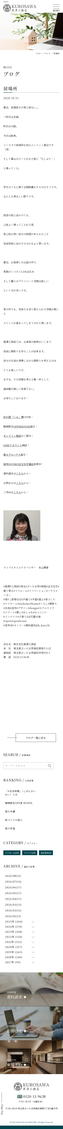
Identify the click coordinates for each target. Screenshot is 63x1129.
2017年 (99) (13, 962)
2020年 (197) (14, 947)
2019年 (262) (14, 952)
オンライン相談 (12, 436)
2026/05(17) (13, 893)
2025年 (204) (14, 921)
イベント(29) (30, 852)
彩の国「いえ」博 (13, 417)
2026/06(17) (13, 887)
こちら (20, 473)
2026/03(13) (13, 904)
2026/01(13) (13, 916)
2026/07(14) (13, 881)
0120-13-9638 (34, 1096)
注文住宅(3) (46, 852)
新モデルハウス (12, 454)
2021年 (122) (13, 942)
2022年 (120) (14, 937)
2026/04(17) (13, 899)
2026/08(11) (13, 876)
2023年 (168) (14, 931)
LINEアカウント (12, 445)
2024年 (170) (14, 926)
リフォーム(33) (12, 852)
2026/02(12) (13, 910)
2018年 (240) (14, 957)
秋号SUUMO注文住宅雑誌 (18, 464)
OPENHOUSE (21, 426)
